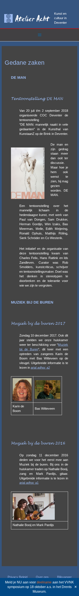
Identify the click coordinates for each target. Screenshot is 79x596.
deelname (44, 582)
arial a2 (40, 367)
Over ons (42, 577)
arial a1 (29, 482)
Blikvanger (64, 577)
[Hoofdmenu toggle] (39, 34)
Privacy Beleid (17, 577)
